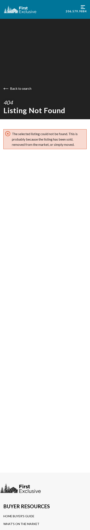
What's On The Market (21, 524)
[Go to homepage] (34, 9)
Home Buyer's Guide (18, 516)
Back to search (20, 88)
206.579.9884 (76, 11)
